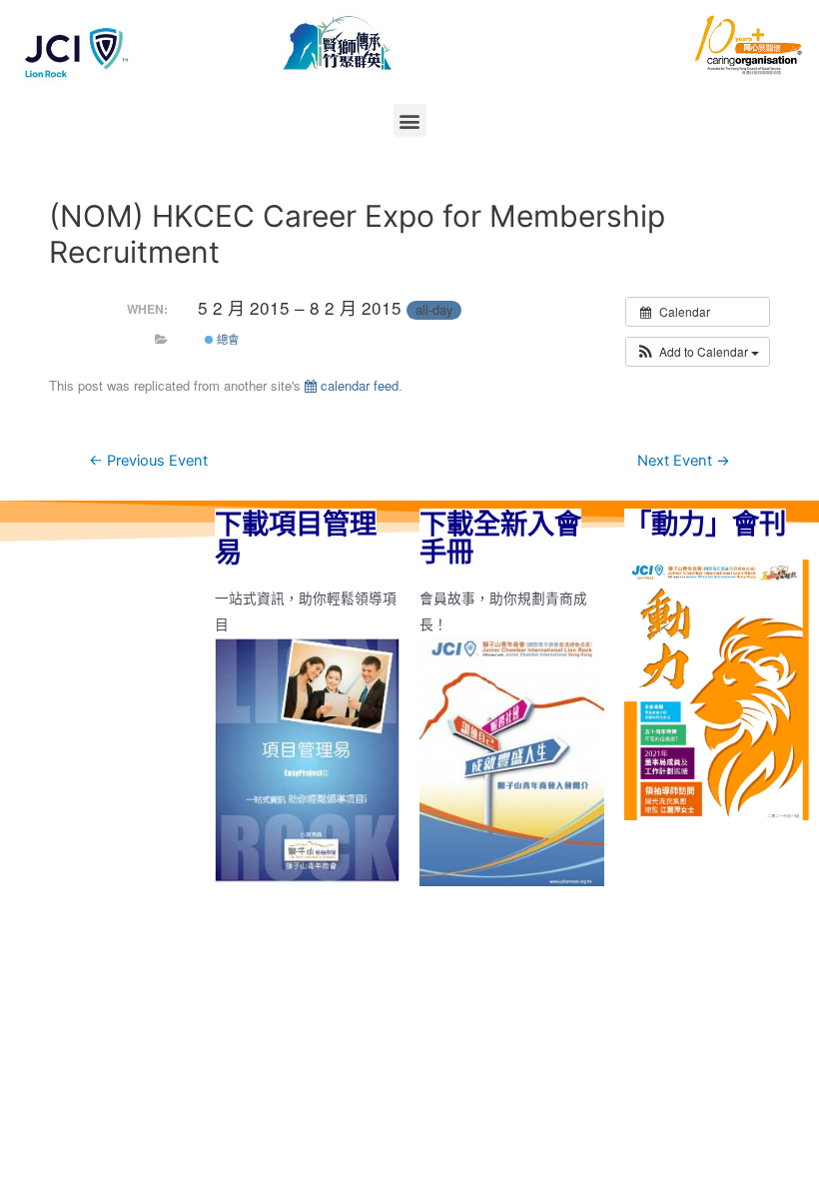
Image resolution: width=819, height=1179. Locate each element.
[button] (410, 120)
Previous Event (148, 461)
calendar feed (358, 385)
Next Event (683, 461)
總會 (226, 339)
